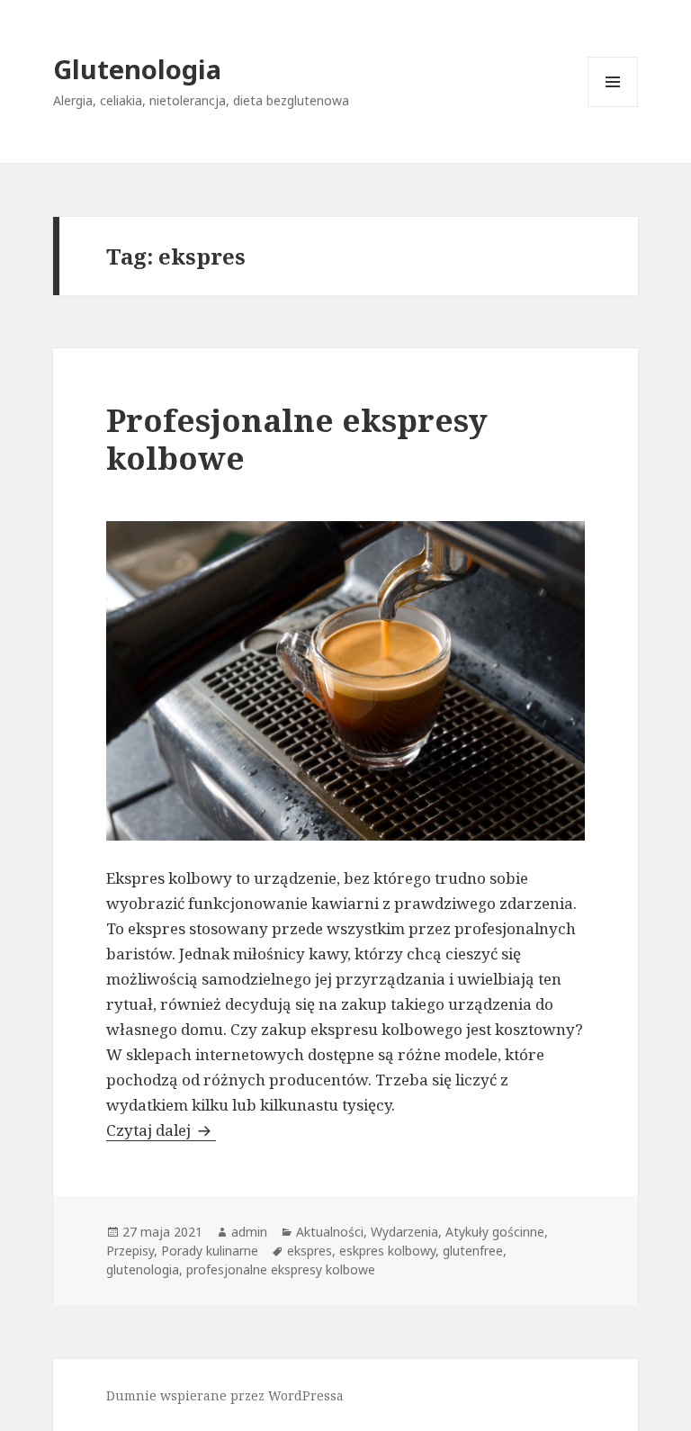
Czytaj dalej (161, 1130)
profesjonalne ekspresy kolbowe (280, 1269)
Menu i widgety (613, 106)
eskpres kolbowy (387, 1250)
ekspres (309, 1250)
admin (249, 1231)
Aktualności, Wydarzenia (367, 1231)
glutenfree (473, 1250)
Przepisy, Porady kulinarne (182, 1250)
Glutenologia (137, 68)
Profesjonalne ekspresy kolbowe (297, 439)
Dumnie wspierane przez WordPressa (225, 1395)
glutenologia (142, 1269)
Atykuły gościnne (494, 1231)
